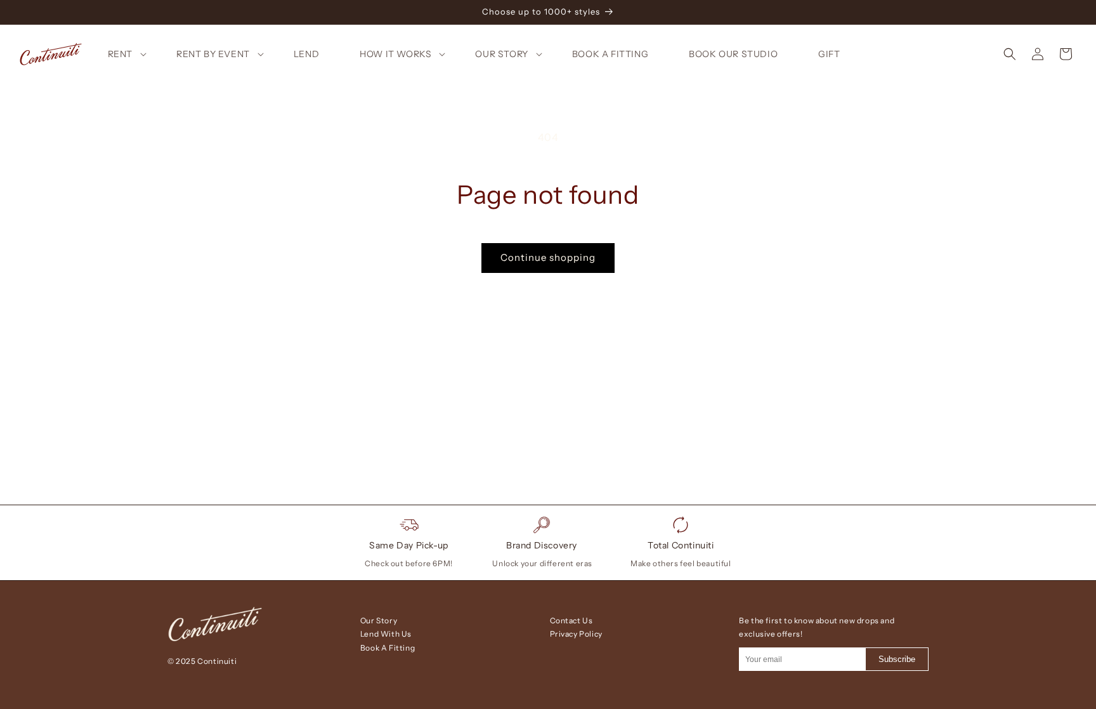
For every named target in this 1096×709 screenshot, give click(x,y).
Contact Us (571, 620)
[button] (134, 54)
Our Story (378, 620)
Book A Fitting (387, 648)
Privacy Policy (576, 634)
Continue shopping (548, 257)
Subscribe (896, 659)
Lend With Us (386, 634)
